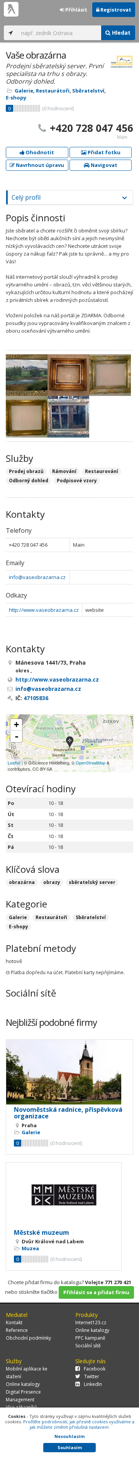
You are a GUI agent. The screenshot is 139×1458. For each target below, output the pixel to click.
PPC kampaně (90, 1338)
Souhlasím (70, 1447)
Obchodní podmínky (28, 1338)
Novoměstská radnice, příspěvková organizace (68, 1113)
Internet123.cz (90, 1322)
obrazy (51, 882)
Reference (17, 1330)
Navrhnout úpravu (39, 165)
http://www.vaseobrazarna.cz (44, 609)
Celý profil (26, 197)
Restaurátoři (53, 90)
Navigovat (103, 165)
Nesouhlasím (69, 1436)
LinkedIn (93, 1384)
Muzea (30, 1248)
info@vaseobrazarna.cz (37, 577)
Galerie (24, 90)
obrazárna (22, 882)
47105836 (36, 698)
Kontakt (14, 1322)
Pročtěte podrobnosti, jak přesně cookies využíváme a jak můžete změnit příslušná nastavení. (78, 1424)
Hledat (120, 32)
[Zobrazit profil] (69, 1072)
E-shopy (16, 97)
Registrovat (115, 9)
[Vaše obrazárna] (70, 743)
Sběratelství (88, 90)
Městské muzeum (41, 1232)
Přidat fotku (103, 152)
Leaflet (14, 762)
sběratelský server (92, 882)
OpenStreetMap (90, 762)
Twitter (91, 1376)
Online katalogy (92, 1330)
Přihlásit (75, 9)
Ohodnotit (39, 152)
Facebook (94, 1368)
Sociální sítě (88, 1345)
